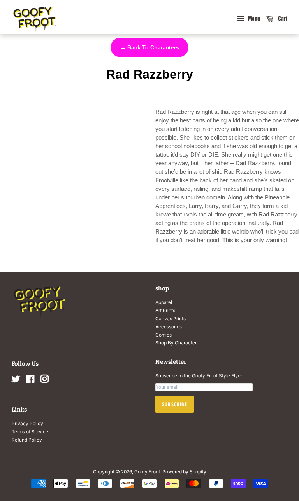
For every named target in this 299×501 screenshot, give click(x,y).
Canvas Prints (170, 318)
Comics (163, 335)
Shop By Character (176, 343)
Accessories (168, 327)
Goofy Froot (147, 472)
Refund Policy (27, 440)
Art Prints (165, 310)
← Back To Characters (149, 47)
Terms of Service (30, 432)
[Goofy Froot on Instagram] (44, 381)
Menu (253, 18)
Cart (281, 18)
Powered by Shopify (184, 472)
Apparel (163, 302)
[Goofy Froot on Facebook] (30, 381)
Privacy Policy (27, 423)
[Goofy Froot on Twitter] (16, 381)
